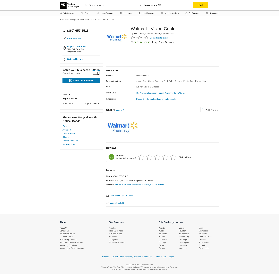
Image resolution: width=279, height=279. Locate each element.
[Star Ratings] (140, 37)
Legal (171, 257)
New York (203, 234)
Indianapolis (184, 234)
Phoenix (202, 245)
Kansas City (184, 237)
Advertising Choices (68, 239)
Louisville (183, 245)
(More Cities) (177, 222)
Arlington (66, 130)
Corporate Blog (66, 237)
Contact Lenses (152, 33)
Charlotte (163, 239)
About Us (64, 228)
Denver (162, 248)
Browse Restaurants (118, 242)
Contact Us (64, 231)
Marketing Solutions (68, 245)
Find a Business (116, 231)
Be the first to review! (159, 38)
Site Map (113, 237)
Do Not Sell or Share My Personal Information (132, 257)
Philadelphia (204, 242)
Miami (201, 228)
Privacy (105, 257)
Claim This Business (83, 80)
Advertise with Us (67, 234)
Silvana (65, 137)
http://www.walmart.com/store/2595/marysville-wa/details (160, 93)
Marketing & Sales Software (72, 248)
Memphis (183, 248)
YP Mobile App (115, 234)
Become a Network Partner (71, 242)
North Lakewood (70, 141)
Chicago (162, 242)
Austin (161, 231)
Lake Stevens (68, 133)
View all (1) (120, 110)
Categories (113, 239)
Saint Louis (204, 248)
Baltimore (163, 234)
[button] (213, 5)
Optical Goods (137, 33)
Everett (65, 126)
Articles (112, 228)
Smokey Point (68, 144)
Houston (182, 231)
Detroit (181, 228)
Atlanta (162, 228)
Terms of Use (160, 257)
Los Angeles (184, 242)
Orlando (202, 239)
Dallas (161, 245)
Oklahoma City (205, 237)
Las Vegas (183, 239)
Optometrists (167, 33)
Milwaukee (203, 231)
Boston (162, 237)
